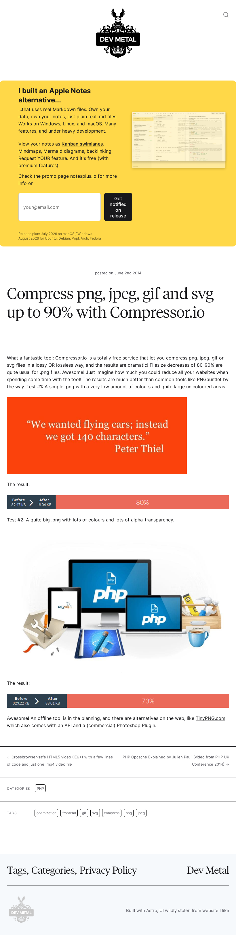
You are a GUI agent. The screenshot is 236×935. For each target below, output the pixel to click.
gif (84, 813)
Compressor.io (71, 358)
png (129, 813)
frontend (69, 813)
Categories (53, 869)
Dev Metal (208, 869)
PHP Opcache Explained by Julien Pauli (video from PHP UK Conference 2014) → (176, 760)
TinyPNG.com (210, 718)
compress (111, 813)
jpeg (141, 813)
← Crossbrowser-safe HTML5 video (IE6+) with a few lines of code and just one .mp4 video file (60, 760)
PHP (40, 788)
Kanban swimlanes (82, 144)
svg (95, 813)
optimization (46, 813)
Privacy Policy (108, 869)
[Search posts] (226, 15)
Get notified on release (118, 207)
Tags (17, 869)
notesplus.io (83, 176)
